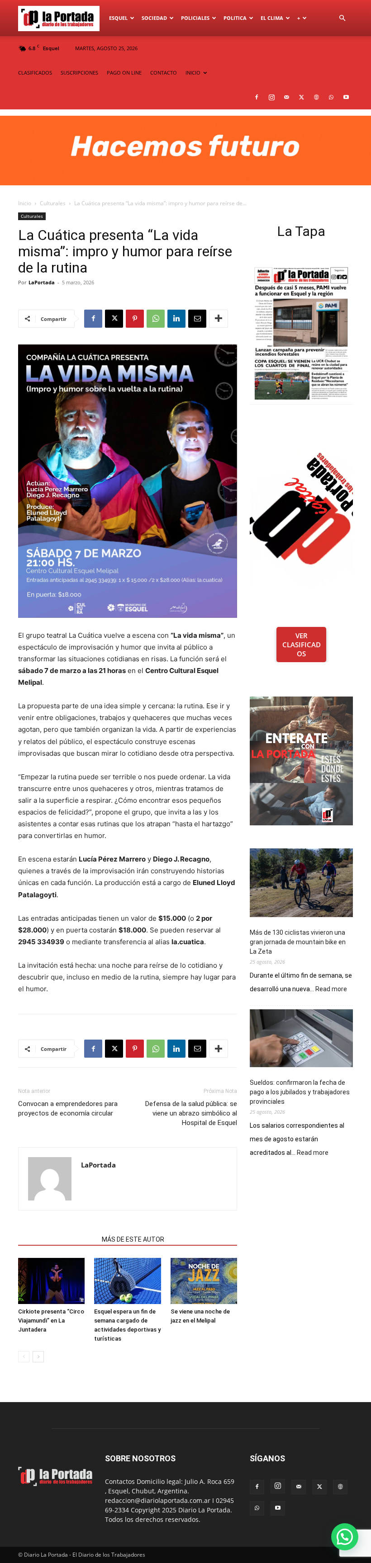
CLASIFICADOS (35, 72)
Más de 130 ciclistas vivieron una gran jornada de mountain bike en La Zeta (298, 942)
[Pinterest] (135, 319)
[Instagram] (271, 97)
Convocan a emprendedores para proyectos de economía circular (68, 1108)
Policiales (195, 17)
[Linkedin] (176, 319)
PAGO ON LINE (124, 72)
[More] (218, 319)
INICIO (193, 72)
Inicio (24, 203)
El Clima (272, 17)
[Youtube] (346, 97)
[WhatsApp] (331, 97)
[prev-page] (23, 1356)
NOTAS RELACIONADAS (57, 1239)
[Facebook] (256, 97)
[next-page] (38, 1356)
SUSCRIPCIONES (79, 72)
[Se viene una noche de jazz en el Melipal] (204, 1281)
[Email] (197, 319)
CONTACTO (163, 72)
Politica (235, 17)
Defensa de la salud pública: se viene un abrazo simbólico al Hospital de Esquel (191, 1113)
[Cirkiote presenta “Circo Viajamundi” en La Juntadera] (51, 1281)
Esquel (118, 17)
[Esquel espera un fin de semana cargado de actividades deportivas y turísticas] (127, 1281)
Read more (331, 989)
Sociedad (154, 17)
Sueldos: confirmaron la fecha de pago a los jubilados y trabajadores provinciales (300, 1092)
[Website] (316, 97)
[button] (342, 18)
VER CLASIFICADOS (301, 644)
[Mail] (286, 97)
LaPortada (42, 282)
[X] (301, 97)
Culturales (53, 203)
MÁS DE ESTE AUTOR (133, 1239)
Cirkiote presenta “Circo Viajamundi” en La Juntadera (51, 1320)
